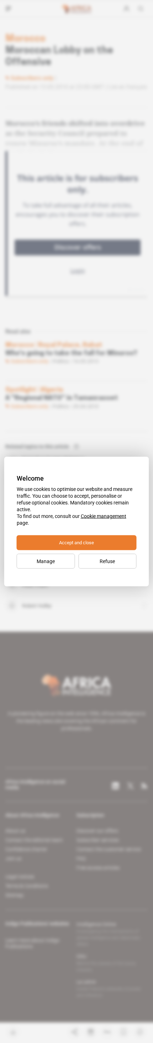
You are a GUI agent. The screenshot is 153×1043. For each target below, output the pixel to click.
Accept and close (76, 542)
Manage (46, 561)
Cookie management (103, 516)
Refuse (107, 561)
